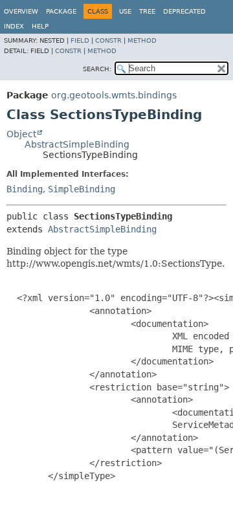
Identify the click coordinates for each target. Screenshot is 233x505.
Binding (24, 189)
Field (80, 40)
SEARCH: (97, 69)
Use (125, 11)
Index (14, 26)
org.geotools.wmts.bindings (114, 95)
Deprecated (184, 11)
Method (142, 40)
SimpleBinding (81, 189)
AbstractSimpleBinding (77, 144)
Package (61, 11)
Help (40, 26)
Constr (108, 40)
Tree (147, 11)
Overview (21, 11)
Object (21, 134)
